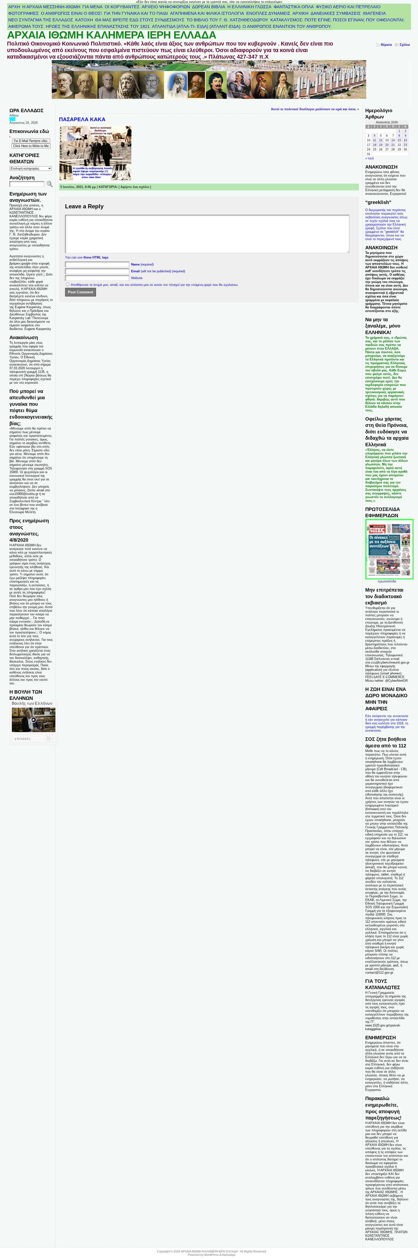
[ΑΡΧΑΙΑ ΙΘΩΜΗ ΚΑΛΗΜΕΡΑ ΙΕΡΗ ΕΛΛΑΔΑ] (209, 82)
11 (374, 140)
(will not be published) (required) (158, 271)
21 (393, 144)
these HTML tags (95, 257)
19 (380, 144)
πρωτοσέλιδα (387, 581)
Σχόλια (405, 45)
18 (374, 144)
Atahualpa (228, 1255)
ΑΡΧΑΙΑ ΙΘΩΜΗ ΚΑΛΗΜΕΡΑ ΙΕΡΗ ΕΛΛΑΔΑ (111, 35)
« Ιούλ (369, 158)
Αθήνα (14, 115)
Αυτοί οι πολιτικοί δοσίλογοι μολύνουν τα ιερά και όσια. (313, 109)
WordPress (211, 1255)
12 (380, 140)
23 (405, 144)
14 (393, 140)
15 (399, 140)
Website (136, 278)
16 (405, 140)
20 (387, 144)
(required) (142, 264)
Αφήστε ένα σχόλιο (134, 187)
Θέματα (386, 45)
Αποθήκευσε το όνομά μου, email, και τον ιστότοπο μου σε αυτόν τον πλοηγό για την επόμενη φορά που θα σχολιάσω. (155, 285)
